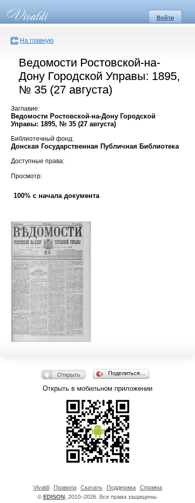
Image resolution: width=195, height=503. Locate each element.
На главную (37, 40)
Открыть (68, 375)
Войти (165, 18)
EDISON (54, 497)
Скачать (91, 487)
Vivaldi (41, 487)
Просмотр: (26, 176)
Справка (151, 487)
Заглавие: (25, 108)
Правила (65, 487)
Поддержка (121, 487)
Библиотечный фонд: (42, 138)
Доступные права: (37, 161)
